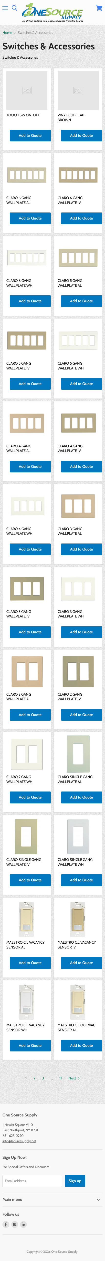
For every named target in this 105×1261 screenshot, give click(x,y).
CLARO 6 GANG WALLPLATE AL (18, 200)
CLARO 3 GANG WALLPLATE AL (70, 531)
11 (60, 1078)
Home (7, 33)
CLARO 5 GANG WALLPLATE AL (70, 283)
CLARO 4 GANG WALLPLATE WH (19, 531)
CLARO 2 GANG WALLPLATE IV (70, 696)
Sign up (75, 1180)
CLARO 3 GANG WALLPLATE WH (71, 614)
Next (72, 1078)
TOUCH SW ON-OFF (23, 115)
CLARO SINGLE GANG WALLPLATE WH (75, 862)
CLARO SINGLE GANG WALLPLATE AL (75, 779)
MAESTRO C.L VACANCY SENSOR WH (25, 1027)
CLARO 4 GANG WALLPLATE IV (70, 448)
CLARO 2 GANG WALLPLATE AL (18, 696)
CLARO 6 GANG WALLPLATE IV (70, 200)
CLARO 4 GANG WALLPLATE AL (18, 448)
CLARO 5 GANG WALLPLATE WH (71, 365)
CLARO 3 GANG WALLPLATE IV (18, 614)
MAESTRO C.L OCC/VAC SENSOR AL (76, 1027)
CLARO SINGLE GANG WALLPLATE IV (23, 862)
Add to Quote (30, 135)
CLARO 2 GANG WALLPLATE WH (19, 779)
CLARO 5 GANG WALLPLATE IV (18, 365)
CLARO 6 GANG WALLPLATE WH (19, 283)
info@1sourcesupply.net (19, 1141)
